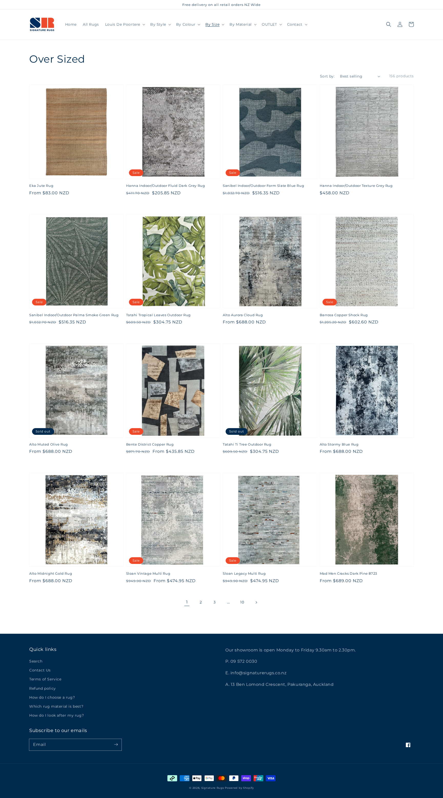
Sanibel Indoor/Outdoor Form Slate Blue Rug (263, 186)
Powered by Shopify (239, 788)
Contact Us (40, 670)
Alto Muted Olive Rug (48, 444)
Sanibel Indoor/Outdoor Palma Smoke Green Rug (73, 315)
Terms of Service (45, 679)
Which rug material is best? (56, 706)
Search (36, 661)
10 (242, 602)
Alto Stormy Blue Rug (339, 444)
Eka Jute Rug (41, 186)
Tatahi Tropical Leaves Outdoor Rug (158, 315)
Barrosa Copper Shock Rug (344, 315)
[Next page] (256, 602)
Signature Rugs (212, 788)
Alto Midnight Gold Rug (50, 573)
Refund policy (42, 688)
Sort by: (327, 76)
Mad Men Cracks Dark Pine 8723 (348, 573)
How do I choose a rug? (52, 697)
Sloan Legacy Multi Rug (244, 573)
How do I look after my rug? (56, 715)
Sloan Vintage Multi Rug (148, 573)
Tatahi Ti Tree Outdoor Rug (247, 444)
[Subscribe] (116, 744)
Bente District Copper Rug (150, 444)
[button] (388, 24)
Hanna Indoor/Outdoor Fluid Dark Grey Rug (165, 186)
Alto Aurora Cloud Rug (243, 315)
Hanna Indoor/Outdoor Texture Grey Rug (356, 186)
